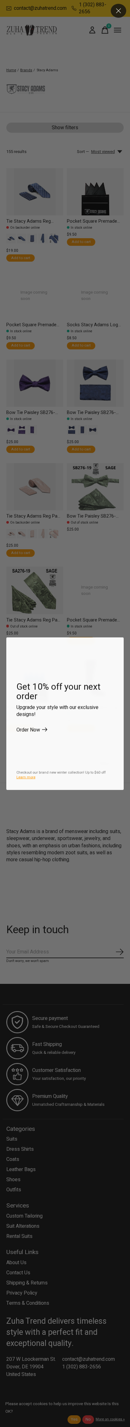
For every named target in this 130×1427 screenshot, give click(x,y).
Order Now (28, 729)
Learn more (25, 777)
